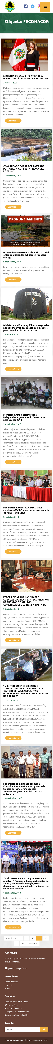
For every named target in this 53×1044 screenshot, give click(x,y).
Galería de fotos (11, 981)
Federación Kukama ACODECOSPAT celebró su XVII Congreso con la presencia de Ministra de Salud (26, 510)
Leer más (14, 120)
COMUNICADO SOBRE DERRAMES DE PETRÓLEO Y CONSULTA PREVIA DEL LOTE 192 (23, 169)
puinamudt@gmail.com (17, 968)
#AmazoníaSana (11, 1005)
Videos (7, 988)
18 (23, 943)
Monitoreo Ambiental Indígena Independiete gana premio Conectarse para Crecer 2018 (24, 417)
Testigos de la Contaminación (17, 1011)
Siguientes (33, 943)
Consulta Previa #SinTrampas (17, 1001)
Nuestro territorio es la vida (16, 1015)
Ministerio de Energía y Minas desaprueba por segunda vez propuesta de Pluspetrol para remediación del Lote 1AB (26, 328)
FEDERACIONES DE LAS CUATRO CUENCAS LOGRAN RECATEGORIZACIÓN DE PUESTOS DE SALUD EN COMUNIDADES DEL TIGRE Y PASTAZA (26, 601)
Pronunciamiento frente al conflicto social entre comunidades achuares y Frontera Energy (26, 255)
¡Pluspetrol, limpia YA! (13, 1008)
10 (33, 938)
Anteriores (11, 938)
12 (46, 938)
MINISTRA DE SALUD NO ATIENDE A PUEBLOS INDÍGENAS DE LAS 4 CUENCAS (25, 77)
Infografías (9, 985)
